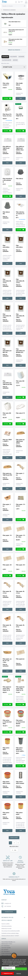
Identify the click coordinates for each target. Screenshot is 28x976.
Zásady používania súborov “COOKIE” (10, 935)
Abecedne (15, 60)
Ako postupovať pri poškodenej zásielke (10, 930)
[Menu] (26, 2)
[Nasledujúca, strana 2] (14, 842)
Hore (15, 850)
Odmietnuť (18, 973)
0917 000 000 (7, 906)
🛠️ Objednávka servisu (7, 973)
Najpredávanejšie (6, 60)
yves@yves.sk (7, 903)
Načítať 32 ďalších (14, 837)
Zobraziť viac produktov (14, 49)
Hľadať (24, 6)
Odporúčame (5, 56)
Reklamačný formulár (6, 928)
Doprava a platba (5, 923)
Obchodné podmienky (6, 926)
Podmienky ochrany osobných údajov (10, 933)
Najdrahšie (21, 56)
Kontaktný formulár (9, 911)
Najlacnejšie (13, 56)
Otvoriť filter (7, 67)
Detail (20, 98)
